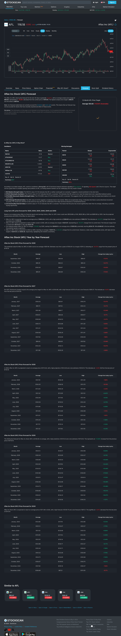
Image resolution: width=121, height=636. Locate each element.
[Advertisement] (60, 82)
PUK (64, 592)
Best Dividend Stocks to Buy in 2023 (67, 619)
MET (11, 592)
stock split (48, 105)
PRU (46, 592)
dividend (39, 105)
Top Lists (24, 7)
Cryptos (67, 7)
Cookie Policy (18, 626)
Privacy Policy (8, 626)
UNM (81, 592)
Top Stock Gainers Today (93, 629)
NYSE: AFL (12, 20)
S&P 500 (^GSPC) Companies (94, 624)
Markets (39, 7)
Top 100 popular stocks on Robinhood (68, 624)
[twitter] (115, 20)
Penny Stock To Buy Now (93, 619)
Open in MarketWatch (65, 607)
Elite (93, 7)
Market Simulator (109, 7)
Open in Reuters (88, 607)
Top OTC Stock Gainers (93, 622)
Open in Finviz (53, 607)
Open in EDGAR (77, 607)
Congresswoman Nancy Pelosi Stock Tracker (70, 622)
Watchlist (9, 7)
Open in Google (43, 607)
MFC (28, 592)
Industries (81, 7)
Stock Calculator (111, 629)
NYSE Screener (90, 626)
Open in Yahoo (33, 607)
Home (6, 20)
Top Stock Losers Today (93, 631)
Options (53, 7)
